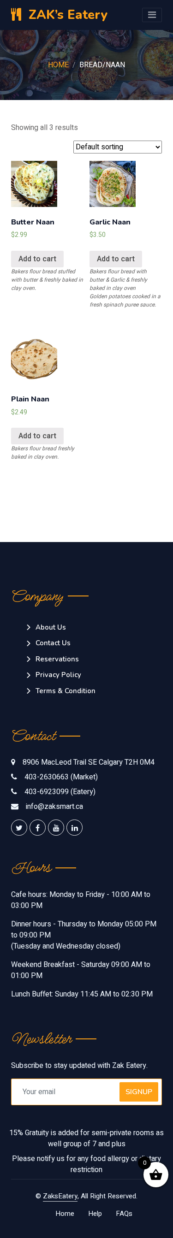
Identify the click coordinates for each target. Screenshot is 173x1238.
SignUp (138, 1092)
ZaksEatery (60, 1196)
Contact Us (53, 643)
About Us (51, 627)
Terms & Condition (65, 691)
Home (58, 65)
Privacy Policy (58, 674)
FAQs (124, 1214)
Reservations (57, 659)
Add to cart (37, 259)
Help (95, 1214)
